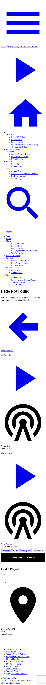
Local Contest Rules (19, 156)
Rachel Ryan (16, 139)
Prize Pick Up (17, 159)
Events (9, 161)
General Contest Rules (20, 154)
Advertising (16, 178)
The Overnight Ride (19, 147)
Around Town (16, 166)
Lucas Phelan (17, 142)
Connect (9, 168)
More (3, 574)
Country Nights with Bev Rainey (24, 144)
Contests (10, 151)
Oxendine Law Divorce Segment (24, 173)
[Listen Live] (23, 377)
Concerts (15, 164)
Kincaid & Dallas (18, 137)
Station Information (19, 176)
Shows (9, 134)
